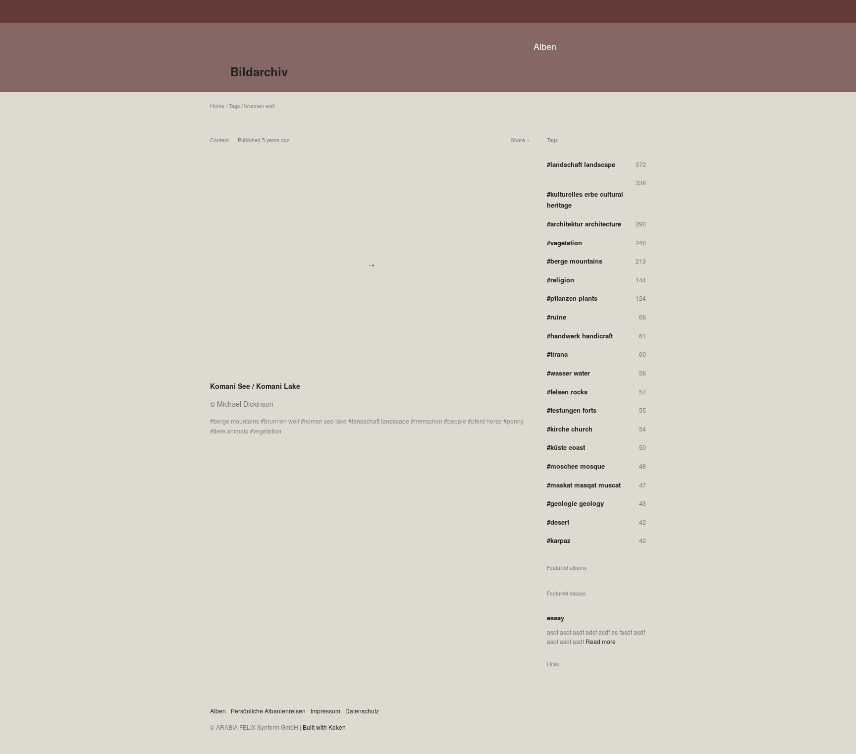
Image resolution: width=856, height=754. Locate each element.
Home (217, 105)
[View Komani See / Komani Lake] (370, 373)
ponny (515, 421)
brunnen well (259, 105)
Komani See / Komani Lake (255, 386)
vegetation (267, 431)
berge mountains (236, 421)
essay (555, 617)
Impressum (325, 710)
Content (219, 140)
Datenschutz (362, 710)
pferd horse (486, 421)
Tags (234, 105)
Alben (545, 46)
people (456, 421)
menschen (428, 421)
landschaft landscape (380, 421)
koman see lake (325, 421)
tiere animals (231, 431)
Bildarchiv (259, 71)
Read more (601, 641)
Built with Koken (324, 727)
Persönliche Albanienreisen (268, 710)
